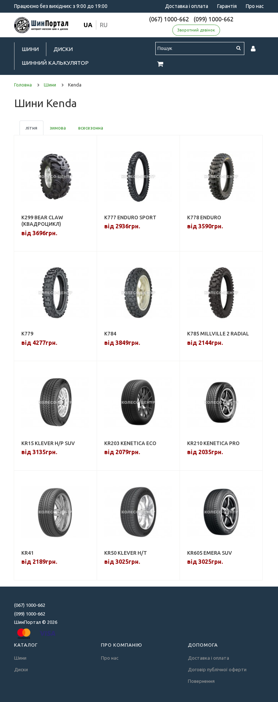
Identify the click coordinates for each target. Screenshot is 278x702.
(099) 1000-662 (213, 19)
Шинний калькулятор (55, 63)
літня (31, 127)
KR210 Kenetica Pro (213, 443)
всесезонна (90, 127)
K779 (27, 334)
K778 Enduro (204, 217)
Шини (30, 49)
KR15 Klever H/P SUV (48, 443)
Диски (63, 49)
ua (88, 24)
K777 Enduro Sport (130, 217)
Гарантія (227, 6)
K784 (110, 334)
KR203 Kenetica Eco (130, 443)
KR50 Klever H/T (125, 553)
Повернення (201, 681)
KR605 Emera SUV (209, 553)
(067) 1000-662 (169, 19)
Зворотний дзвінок (196, 30)
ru (104, 24)
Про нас (255, 6)
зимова (58, 127)
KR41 (27, 553)
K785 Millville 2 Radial (218, 334)
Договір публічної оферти (217, 669)
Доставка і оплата (186, 6)
